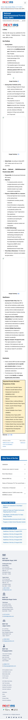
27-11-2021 (19, 7)
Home (2, 7)
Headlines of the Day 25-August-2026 (12, 537)
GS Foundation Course (7, 670)
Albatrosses (22, 442)
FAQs (3, 694)
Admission (4, 692)
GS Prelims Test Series (7, 681)
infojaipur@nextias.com (8, 641)
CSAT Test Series (6, 683)
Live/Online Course (6, 672)
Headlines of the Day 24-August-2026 (12, 539)
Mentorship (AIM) (6, 674)
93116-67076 (6, 614)
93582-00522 (6, 639)
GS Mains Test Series (6, 685)
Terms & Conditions (6, 700)
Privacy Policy (5, 698)
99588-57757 (6, 664)
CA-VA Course (5, 676)
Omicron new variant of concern (10, 469)
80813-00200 (6, 588)
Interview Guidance (6, 689)
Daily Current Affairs (10, 7)
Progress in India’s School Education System (14, 522)
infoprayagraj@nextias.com (9, 666)
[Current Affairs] (8, 2)
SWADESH (5, 464)
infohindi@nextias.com (8, 616)
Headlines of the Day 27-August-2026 (12, 531)
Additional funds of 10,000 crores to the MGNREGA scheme (8, 444)
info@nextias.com (7, 589)
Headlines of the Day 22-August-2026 (12, 542)
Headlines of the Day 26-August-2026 (12, 534)
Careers (4, 696)
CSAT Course (5, 678)
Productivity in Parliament (8, 488)
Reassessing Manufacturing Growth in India (14, 519)
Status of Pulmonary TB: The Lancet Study (13, 483)
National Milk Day (6, 478)
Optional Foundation (6, 687)
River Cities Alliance (7, 474)
